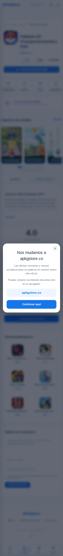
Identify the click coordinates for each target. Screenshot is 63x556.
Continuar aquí (31, 304)
